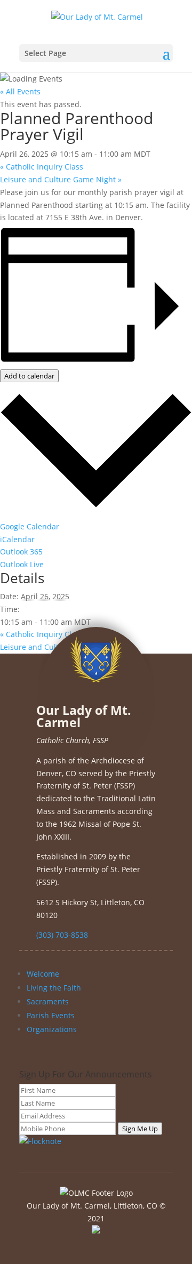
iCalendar (17, 539)
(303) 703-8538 (62, 935)
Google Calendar (29, 526)
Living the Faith (54, 988)
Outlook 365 (21, 551)
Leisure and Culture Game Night (61, 179)
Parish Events (51, 1015)
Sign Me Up (140, 1128)
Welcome (43, 974)
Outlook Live (22, 564)
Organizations (52, 1029)
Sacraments (48, 1001)
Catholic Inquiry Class (41, 167)
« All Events (20, 91)
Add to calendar (29, 376)
